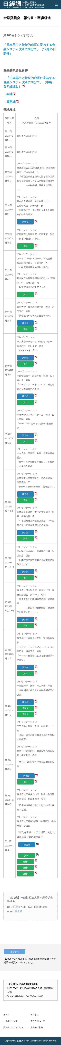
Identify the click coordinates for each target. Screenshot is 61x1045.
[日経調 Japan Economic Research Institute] (23, 4)
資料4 (25, 873)
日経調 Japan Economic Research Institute (36, 1040)
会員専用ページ (37, 1021)
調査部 (18, 911)
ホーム (6, 1014)
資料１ (25, 708)
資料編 (11, 101)
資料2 (25, 861)
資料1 (26, 855)
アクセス (34, 1014)
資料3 (25, 867)
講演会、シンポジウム (13, 1027)
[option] (30, 957)
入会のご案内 (36, 1027)
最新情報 (15, 951)
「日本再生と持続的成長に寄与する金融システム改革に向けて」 (29, 82)
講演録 (25, 221)
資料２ (25, 714)
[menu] (56, 4)
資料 (25, 246)
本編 (9, 94)
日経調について (10, 1021)
